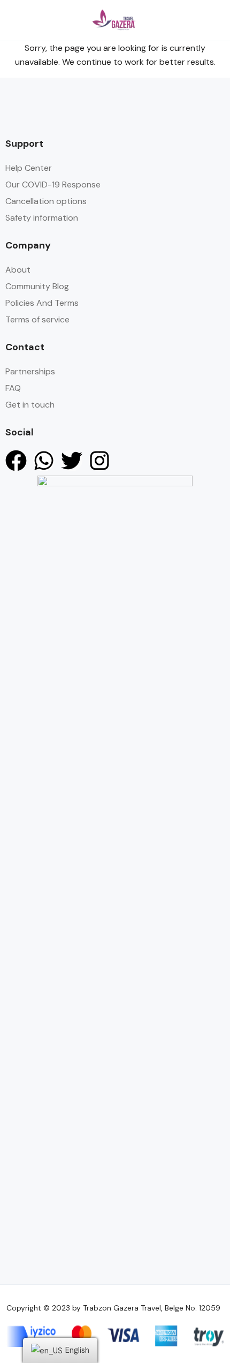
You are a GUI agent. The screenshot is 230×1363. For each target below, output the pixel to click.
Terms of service (37, 319)
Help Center (28, 168)
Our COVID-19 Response (53, 184)
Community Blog (37, 286)
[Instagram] (99, 460)
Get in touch (30, 404)
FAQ (13, 388)
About (17, 269)
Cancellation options (46, 201)
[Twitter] (71, 460)
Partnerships (30, 371)
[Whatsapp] (44, 460)
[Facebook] (16, 460)
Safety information (41, 217)
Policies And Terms (42, 302)
